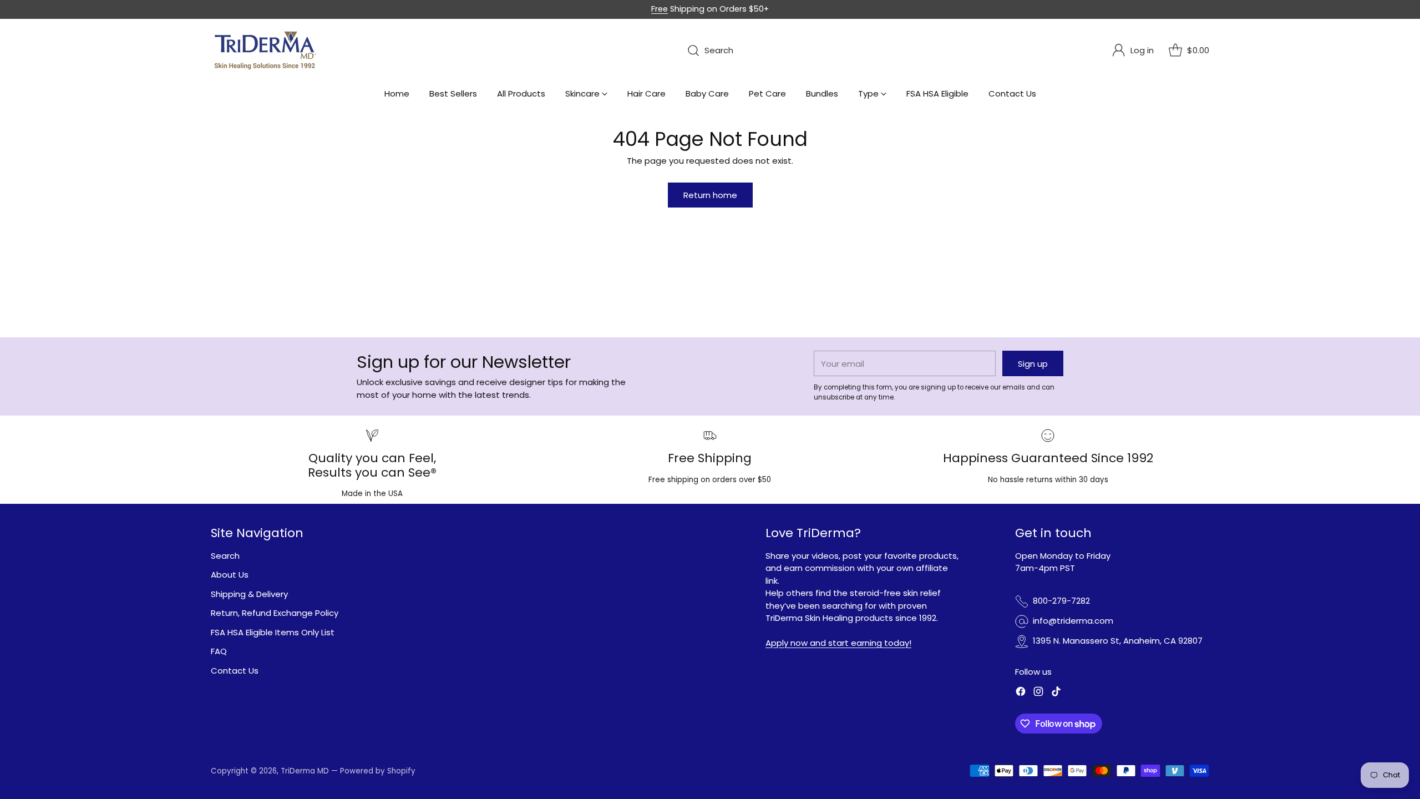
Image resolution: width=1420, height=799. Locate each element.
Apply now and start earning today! (838, 643)
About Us (229, 574)
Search (225, 556)
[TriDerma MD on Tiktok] (1056, 693)
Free (659, 8)
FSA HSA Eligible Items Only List (272, 632)
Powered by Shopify (377, 771)
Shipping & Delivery (249, 594)
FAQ (219, 651)
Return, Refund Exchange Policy (274, 613)
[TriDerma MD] (266, 50)
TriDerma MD (306, 771)
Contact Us (234, 670)
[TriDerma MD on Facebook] (1020, 693)
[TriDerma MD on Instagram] (1038, 693)
